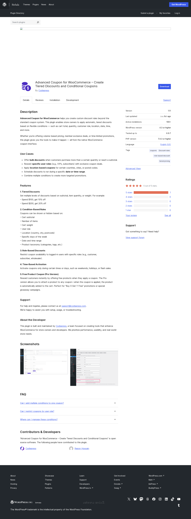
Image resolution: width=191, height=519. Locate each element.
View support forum (135, 237)
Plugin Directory (17, 13)
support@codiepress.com (74, 306)
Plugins (48, 484)
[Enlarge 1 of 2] (64, 352)
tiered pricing (164, 161)
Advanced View (133, 168)
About (13, 476)
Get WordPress (179, 4)
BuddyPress (155, 488)
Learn (82, 476)
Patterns (48, 488)
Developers (85, 484)
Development (72, 100)
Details (26, 100)
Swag (117, 488)
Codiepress (43, 90)
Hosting (13, 484)
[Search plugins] (38, 22)
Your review (131, 215)
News (12, 480)
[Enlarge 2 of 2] (114, 352)
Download (164, 86)
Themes (48, 480)
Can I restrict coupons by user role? (37, 411)
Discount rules (164, 150)
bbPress (153, 484)
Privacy (13, 488)
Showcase (49, 476)
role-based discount (162, 156)
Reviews (39, 100)
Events (117, 480)
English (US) (165, 144)
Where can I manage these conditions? (39, 419)
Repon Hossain (82, 448)
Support (167, 100)
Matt (152, 480)
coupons (153, 150)
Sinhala (38, 503)
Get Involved (119, 476)
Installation (55, 100)
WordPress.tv (86, 488)
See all (168, 215)
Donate (118, 484)
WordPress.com (156, 476)
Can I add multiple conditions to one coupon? (42, 403)
